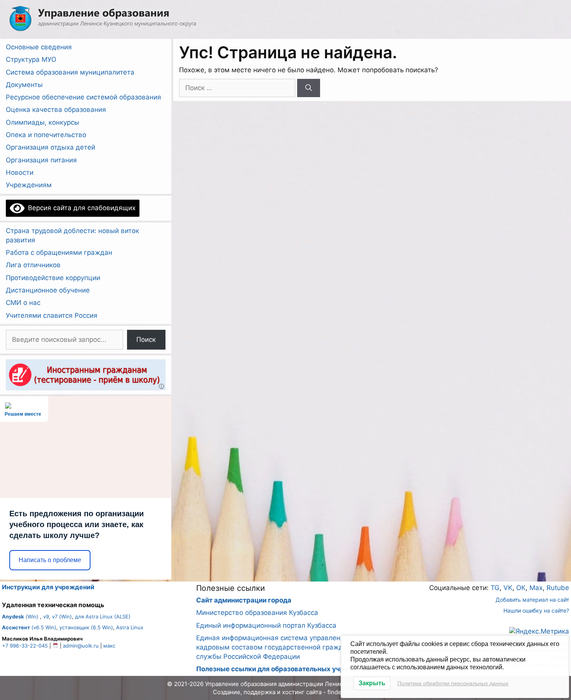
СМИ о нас (23, 302)
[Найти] (308, 88)
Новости (19, 172)
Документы (24, 85)
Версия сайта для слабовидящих (80, 208)
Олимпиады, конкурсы (42, 122)
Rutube (558, 588)
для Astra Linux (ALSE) (103, 616)
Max (536, 588)
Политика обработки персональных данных (452, 683)
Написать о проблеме (50, 560)
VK (507, 588)
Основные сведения (39, 47)
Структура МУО (31, 59)
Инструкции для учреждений (48, 587)
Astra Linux (129, 627)
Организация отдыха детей (50, 147)
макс (109, 646)
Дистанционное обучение (48, 290)
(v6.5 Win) (29, 627)
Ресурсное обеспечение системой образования (83, 97)
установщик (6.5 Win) (86, 627)
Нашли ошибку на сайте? (536, 610)
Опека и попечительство (46, 135)
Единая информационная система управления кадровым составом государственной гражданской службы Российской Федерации (281, 647)
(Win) (20, 616)
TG (495, 588)
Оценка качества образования (56, 109)
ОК (521, 588)
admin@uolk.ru (81, 646)
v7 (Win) (62, 616)
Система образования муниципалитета (70, 72)
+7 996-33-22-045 (25, 646)
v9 (46, 616)
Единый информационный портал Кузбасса (266, 625)
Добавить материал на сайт (532, 599)
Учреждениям (29, 185)
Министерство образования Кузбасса (257, 612)
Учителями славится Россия (51, 315)
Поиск (146, 339)
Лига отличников (33, 265)
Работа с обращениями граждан (59, 252)
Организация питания (41, 160)
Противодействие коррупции (53, 278)
